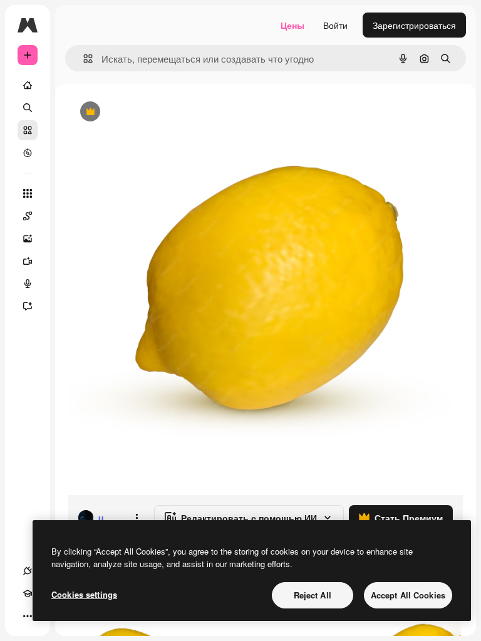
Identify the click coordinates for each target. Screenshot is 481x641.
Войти (335, 25)
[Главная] (28, 85)
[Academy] (28, 593)
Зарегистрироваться (414, 25)
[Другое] (28, 616)
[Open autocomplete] (83, 58)
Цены (292, 25)
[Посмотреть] (28, 153)
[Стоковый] (28, 130)
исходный (151, 112)
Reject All (312, 595)
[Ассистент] (28, 306)
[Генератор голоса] (28, 284)
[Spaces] (28, 216)
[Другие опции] (136, 517)
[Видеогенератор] (28, 261)
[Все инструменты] (28, 193)
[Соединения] (28, 571)
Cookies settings (84, 594)
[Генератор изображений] (28, 238)
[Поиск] (28, 108)
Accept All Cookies (408, 595)
